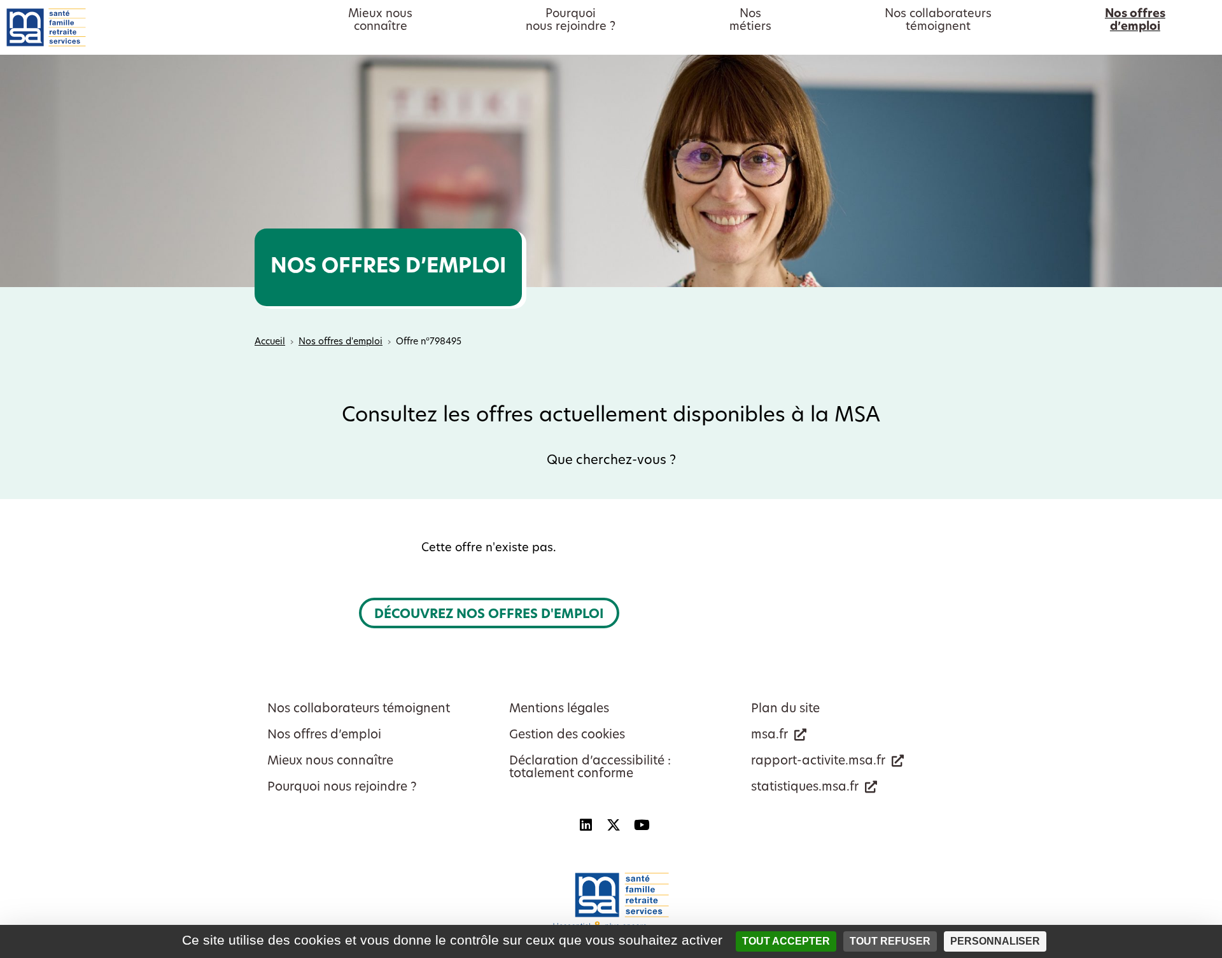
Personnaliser (995, 941)
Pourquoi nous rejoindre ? (342, 788)
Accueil (270, 342)
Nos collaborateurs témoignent (358, 709)
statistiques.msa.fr (805, 788)
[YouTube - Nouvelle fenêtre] (642, 825)
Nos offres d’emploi (324, 735)
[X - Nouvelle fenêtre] (614, 825)
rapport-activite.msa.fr (818, 762)
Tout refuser (890, 941)
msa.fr (769, 735)
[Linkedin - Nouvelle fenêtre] (586, 825)
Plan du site (785, 709)
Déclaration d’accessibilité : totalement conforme (590, 768)
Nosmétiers (750, 21)
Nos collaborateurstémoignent (938, 21)
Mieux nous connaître (330, 762)
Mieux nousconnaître (380, 21)
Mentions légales (559, 709)
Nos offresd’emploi (1135, 21)
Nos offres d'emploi (340, 342)
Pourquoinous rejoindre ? (570, 21)
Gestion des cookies (567, 735)
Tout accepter (786, 941)
